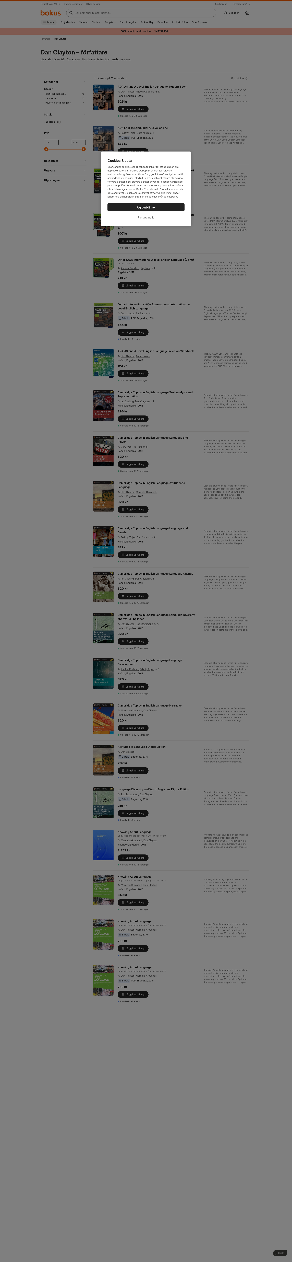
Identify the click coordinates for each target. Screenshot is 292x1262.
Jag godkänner (146, 207)
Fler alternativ (146, 217)
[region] (146, 189)
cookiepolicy (171, 196)
